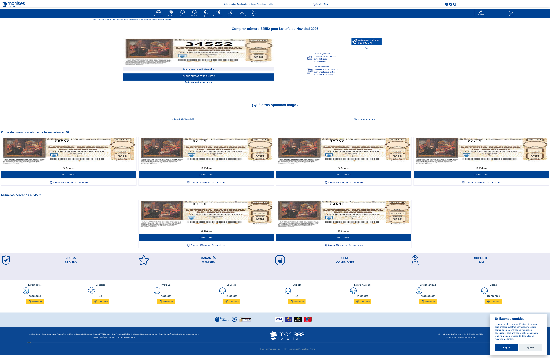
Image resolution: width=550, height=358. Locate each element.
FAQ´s (254, 4)
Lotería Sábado (230, 16)
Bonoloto (171, 16)
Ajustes (530, 347)
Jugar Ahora (37, 301)
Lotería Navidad (242, 16)
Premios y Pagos (244, 4)
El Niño (254, 16)
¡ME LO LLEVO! (68, 175)
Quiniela (206, 16)
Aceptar (506, 347)
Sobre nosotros (230, 4)
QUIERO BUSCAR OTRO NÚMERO (198, 76)
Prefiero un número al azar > (198, 82)
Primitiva (182, 16)
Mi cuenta (481, 14)
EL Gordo (194, 16)
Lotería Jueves (218, 16)
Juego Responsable (265, 4)
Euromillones (158, 16)
